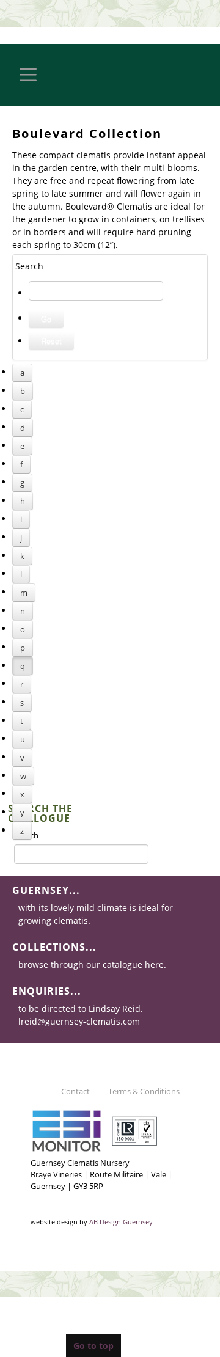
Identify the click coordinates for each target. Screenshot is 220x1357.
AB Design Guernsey (121, 1222)
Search (26, 835)
